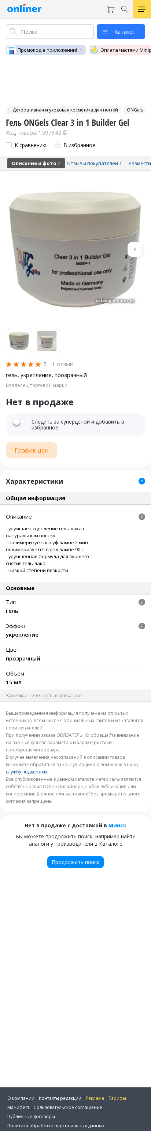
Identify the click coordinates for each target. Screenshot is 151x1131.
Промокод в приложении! (47, 50)
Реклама (95, 1098)
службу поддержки (26, 772)
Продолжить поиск (75, 862)
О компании (20, 1098)
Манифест (18, 1107)
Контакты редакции (60, 1098)
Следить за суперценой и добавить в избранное (78, 425)
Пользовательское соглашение (68, 1107)
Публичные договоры (31, 1116)
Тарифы (117, 1098)
